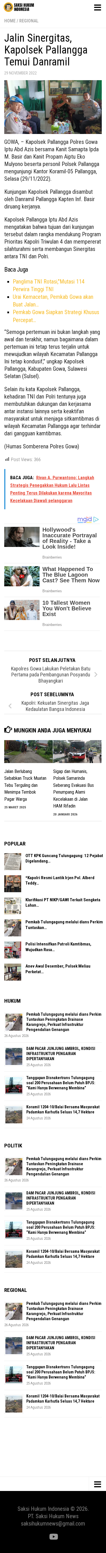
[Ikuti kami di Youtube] (53, 1537)
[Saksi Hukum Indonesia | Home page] (24, 7)
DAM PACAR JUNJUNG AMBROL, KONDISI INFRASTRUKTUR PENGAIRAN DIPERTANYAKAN (60, 1053)
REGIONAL (28, 21)
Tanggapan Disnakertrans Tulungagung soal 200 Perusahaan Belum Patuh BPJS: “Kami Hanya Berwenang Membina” (60, 1082)
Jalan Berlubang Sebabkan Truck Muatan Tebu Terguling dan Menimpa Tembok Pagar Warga (25, 785)
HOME (10, 21)
